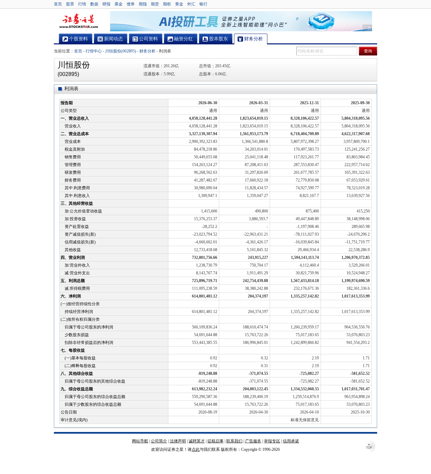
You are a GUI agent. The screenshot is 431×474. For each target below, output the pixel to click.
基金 (118, 4)
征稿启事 (215, 441)
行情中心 (94, 51)
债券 (131, 4)
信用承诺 (291, 441)
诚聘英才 (197, 441)
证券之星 (78, 21)
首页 (58, 4)
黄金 (179, 4)
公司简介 (159, 441)
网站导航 (140, 441)
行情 (82, 4)
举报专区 (272, 441)
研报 (106, 4)
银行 (203, 4)
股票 (70, 4)
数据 (94, 4)
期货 (155, 4)
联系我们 (234, 441)
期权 (167, 4)
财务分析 (147, 51)
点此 (196, 449)
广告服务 (253, 441)
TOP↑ (370, 447)
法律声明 (178, 441)
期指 (143, 4)
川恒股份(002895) (120, 51)
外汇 (191, 4)
